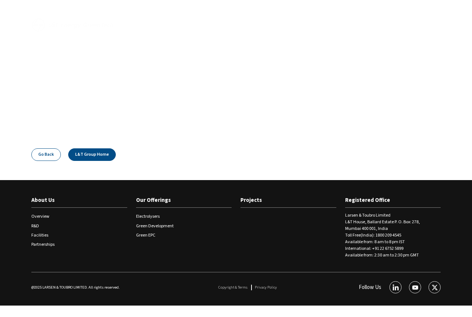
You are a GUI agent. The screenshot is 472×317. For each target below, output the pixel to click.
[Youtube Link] (415, 287)
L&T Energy (337, 10)
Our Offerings (196, 24)
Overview (40, 216)
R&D (35, 226)
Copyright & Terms (232, 287)
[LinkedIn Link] (395, 287)
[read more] (437, 11)
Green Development (155, 226)
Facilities (39, 235)
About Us (151, 24)
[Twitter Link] (434, 287)
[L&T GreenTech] (72, 25)
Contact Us (416, 10)
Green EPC (145, 235)
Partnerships (43, 244)
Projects (241, 24)
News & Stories (377, 10)
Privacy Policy (266, 287)
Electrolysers (148, 216)
